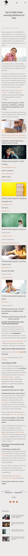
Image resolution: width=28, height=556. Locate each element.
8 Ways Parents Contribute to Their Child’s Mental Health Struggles (18, 516)
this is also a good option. (18, 414)
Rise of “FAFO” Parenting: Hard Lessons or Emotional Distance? (18, 538)
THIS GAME (5, 456)
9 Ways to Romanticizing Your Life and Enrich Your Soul (17, 523)
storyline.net (5, 211)
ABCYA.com (5, 302)
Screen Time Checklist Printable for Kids (14, 341)
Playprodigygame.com (9, 167)
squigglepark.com (7, 204)
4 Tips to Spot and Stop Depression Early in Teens (17, 530)
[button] (17, 3)
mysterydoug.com (7, 236)
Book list (4, 357)
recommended (17, 352)
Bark (20, 327)
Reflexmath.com (7, 180)
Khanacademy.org (7, 173)
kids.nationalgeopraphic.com (10, 243)
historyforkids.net (7, 277)
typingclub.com (6, 267)
